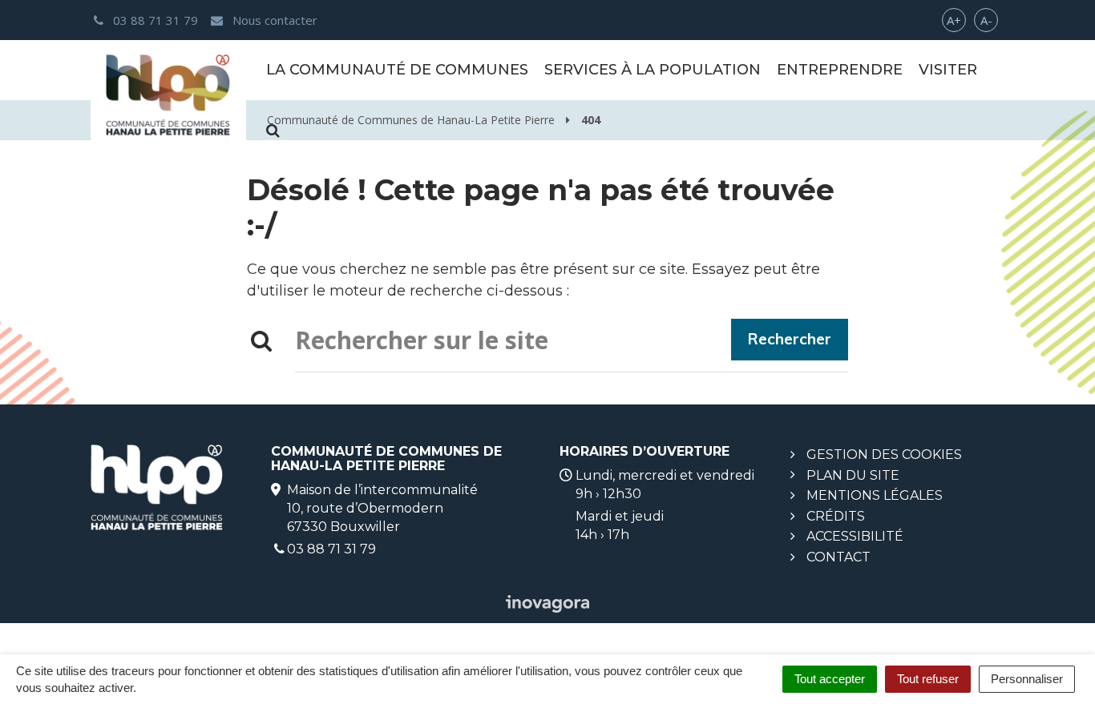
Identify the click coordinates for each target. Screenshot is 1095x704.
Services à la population (652, 69)
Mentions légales (874, 495)
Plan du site (852, 475)
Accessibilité (854, 536)
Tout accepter (829, 679)
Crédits (835, 516)
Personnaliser (1027, 679)
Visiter (948, 69)
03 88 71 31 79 (331, 549)
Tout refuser (928, 679)
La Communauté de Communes (397, 69)
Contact (838, 557)
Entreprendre (840, 69)
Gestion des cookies (884, 454)
